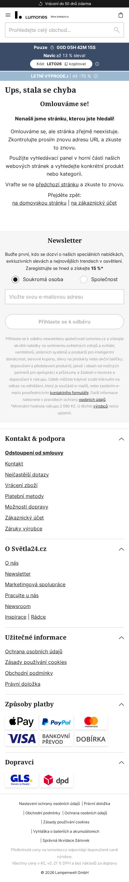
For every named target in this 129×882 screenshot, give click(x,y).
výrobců (100, 406)
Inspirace (15, 616)
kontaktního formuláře (69, 392)
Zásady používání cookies (36, 662)
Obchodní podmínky (29, 673)
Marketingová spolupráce (35, 584)
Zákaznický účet (24, 517)
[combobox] (64, 29)
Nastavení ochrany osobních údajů (49, 803)
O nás (11, 562)
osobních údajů (92, 399)
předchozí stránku (57, 184)
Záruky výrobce (23, 528)
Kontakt (14, 463)
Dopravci (19, 762)
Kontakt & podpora (35, 438)
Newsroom (18, 606)
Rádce (38, 616)
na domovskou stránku (39, 202)
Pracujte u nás (22, 595)
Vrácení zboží (21, 485)
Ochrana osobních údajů (33, 651)
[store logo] (45, 14)
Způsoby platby (29, 704)
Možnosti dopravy (26, 506)
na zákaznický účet (94, 202)
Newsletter (18, 573)
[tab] (64, 484)
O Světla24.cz (26, 548)
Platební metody (24, 496)
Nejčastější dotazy (27, 474)
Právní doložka (22, 683)
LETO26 (61, 63)
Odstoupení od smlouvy (34, 453)
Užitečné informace (35, 637)
